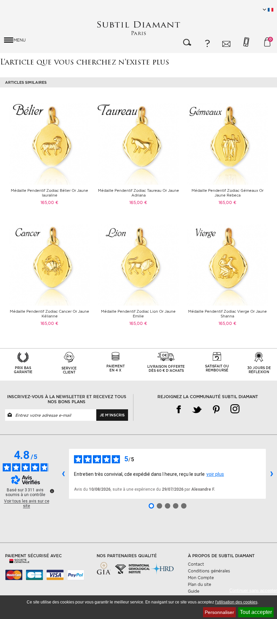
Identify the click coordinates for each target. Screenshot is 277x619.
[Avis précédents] (63, 474)
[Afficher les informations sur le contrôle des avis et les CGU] (52, 491)
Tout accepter (256, 612)
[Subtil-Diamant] (138, 28)
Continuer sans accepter (253, 590)
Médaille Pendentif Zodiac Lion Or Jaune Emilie (138, 313)
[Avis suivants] (271, 474)
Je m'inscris (112, 415)
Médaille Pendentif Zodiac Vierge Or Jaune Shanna (227, 313)
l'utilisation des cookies (236, 602)
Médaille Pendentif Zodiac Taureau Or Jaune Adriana (138, 193)
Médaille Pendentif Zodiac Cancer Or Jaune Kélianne (49, 313)
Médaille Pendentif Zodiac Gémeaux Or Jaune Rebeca (227, 193)
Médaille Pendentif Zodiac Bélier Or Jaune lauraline (49, 193)
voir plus (215, 474)
